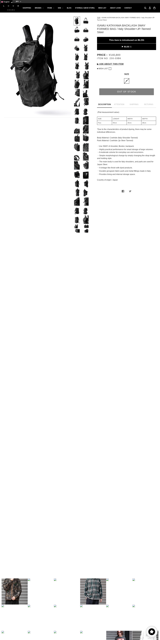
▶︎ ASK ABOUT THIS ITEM (110, 64)
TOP (98, 17)
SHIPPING (134, 104)
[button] (15, 591)
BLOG (126, 47)
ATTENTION (119, 104)
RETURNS (148, 104)
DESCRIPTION (104, 104)
